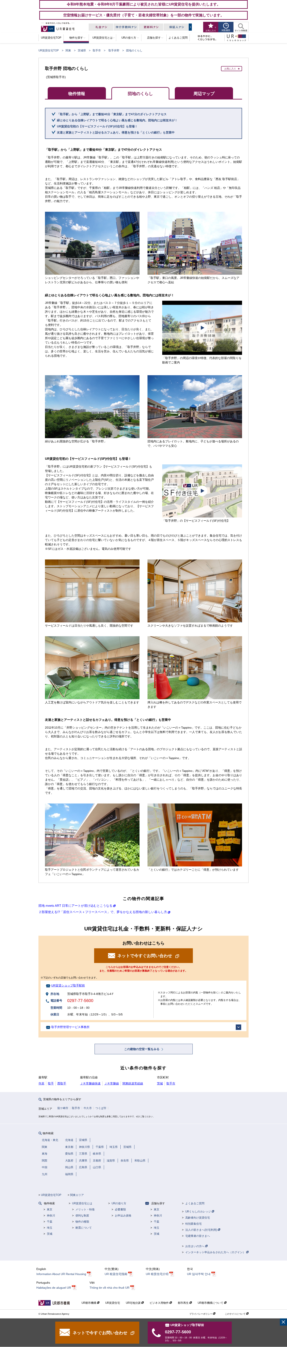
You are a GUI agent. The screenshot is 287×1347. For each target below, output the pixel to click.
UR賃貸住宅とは (82, 1203)
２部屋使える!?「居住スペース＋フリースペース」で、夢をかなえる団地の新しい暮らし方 (102, 912)
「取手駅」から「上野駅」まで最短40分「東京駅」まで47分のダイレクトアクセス (112, 114)
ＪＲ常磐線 (111, 1083)
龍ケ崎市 (62, 1108)
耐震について (83, 1227)
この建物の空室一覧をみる (142, 1049)
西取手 (61, 1083)
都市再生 (184, 1302)
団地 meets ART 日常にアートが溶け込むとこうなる (75, 905)
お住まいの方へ (195, 1246)
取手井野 (113, 50)
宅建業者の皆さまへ (197, 1235)
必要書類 (120, 1209)
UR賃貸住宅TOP (48, 50)
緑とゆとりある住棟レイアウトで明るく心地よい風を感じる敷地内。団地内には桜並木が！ (117, 120)
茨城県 (82, 50)
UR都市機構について (211, 1302)
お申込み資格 (123, 1215)
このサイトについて (235, 1314)
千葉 (49, 1221)
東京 (49, 1209)
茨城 (160, 1083)
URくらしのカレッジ (198, 1211)
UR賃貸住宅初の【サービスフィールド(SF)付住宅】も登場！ (97, 126)
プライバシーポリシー (201, 1314)
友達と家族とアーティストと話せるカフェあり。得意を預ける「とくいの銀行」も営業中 (116, 132)
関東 (68, 50)
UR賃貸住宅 (112, 1302)
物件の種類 (82, 1221)
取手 (51, 1083)
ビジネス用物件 (160, 1302)
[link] (283, 1322)
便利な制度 (82, 1215)
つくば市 (100, 1108)
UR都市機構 (89, 1302)
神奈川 (51, 1215)
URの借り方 (119, 1203)
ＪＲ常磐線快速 (90, 1083)
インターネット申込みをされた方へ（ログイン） (215, 1252)
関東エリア (77, 1195)
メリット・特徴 (85, 1209)
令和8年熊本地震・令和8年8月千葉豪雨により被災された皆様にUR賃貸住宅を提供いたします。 (143, 4)
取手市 (97, 50)
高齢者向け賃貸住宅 (197, 1217)
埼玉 (49, 1227)
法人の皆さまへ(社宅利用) (201, 1229)
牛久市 (88, 1108)
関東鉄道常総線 (132, 1083)
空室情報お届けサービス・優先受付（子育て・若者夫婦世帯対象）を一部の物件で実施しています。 (143, 15)
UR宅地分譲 (133, 1302)
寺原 (41, 1083)
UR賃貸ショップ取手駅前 (68, 985)
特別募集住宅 (193, 1223)
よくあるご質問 (194, 1203)
